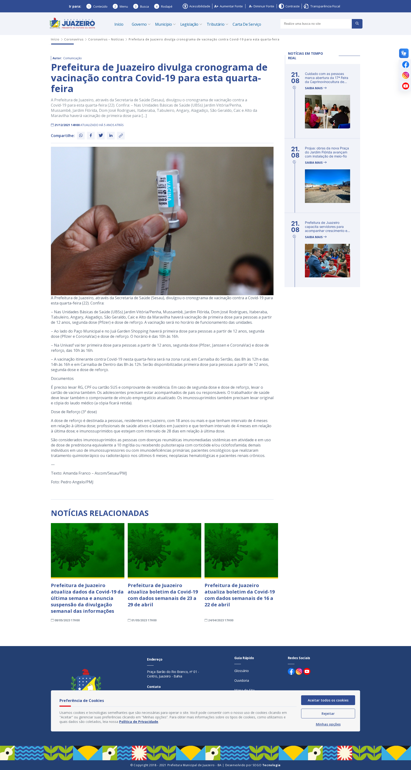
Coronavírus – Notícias (106, 39)
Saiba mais (314, 88)
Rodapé (164, 6)
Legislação (189, 24)
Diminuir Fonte (264, 6)
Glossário (241, 670)
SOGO (267, 765)
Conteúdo (98, 6)
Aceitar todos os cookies (328, 700)
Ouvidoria (241, 680)
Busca (142, 6)
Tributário (216, 24)
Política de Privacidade (138, 721)
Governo (139, 24)
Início (118, 24)
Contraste (292, 6)
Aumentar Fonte (231, 6)
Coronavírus (73, 39)
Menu (121, 6)
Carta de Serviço (247, 24)
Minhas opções (328, 724)
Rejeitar (328, 713)
